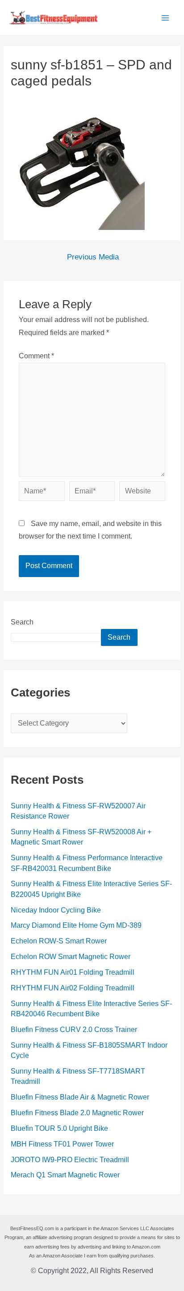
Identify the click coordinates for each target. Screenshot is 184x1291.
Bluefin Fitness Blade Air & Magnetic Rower (80, 1097)
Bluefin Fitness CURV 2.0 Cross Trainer (74, 1029)
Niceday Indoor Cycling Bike (56, 910)
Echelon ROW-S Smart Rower (59, 941)
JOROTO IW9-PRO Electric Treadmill (70, 1160)
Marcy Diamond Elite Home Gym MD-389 (76, 925)
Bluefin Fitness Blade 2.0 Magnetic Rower (77, 1113)
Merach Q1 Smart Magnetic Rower (65, 1175)
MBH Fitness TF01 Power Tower (62, 1144)
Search (22, 622)
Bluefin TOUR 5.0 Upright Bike (59, 1128)
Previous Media (93, 257)
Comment (36, 356)
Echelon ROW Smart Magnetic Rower (70, 956)
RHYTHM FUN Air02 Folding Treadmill (72, 988)
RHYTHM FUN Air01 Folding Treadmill (72, 972)
